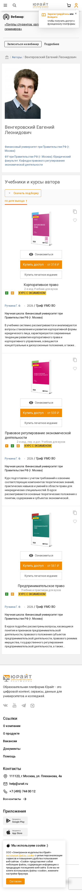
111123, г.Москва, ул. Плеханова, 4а (35, 776)
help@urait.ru (18, 784)
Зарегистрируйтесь (58, 14)
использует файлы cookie (20, 855)
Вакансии (10, 741)
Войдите (52, 17)
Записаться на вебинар (23, 44)
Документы (11, 749)
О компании (11, 726)
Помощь (9, 756)
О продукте (11, 733)
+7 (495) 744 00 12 (22, 791)
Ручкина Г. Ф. (13, 305)
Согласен (15, 881)
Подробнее (51, 44)
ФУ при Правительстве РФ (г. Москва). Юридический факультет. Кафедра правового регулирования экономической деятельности (38, 160)
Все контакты (12, 799)
